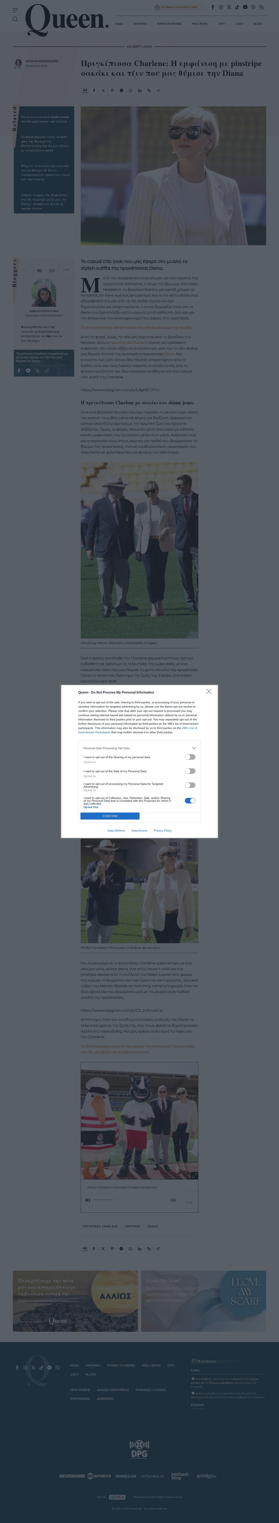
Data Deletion (116, 830)
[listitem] (139, 748)
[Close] (210, 693)
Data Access (139, 830)
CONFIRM (110, 816)
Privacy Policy (163, 830)
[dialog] (139, 761)
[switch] (190, 757)
